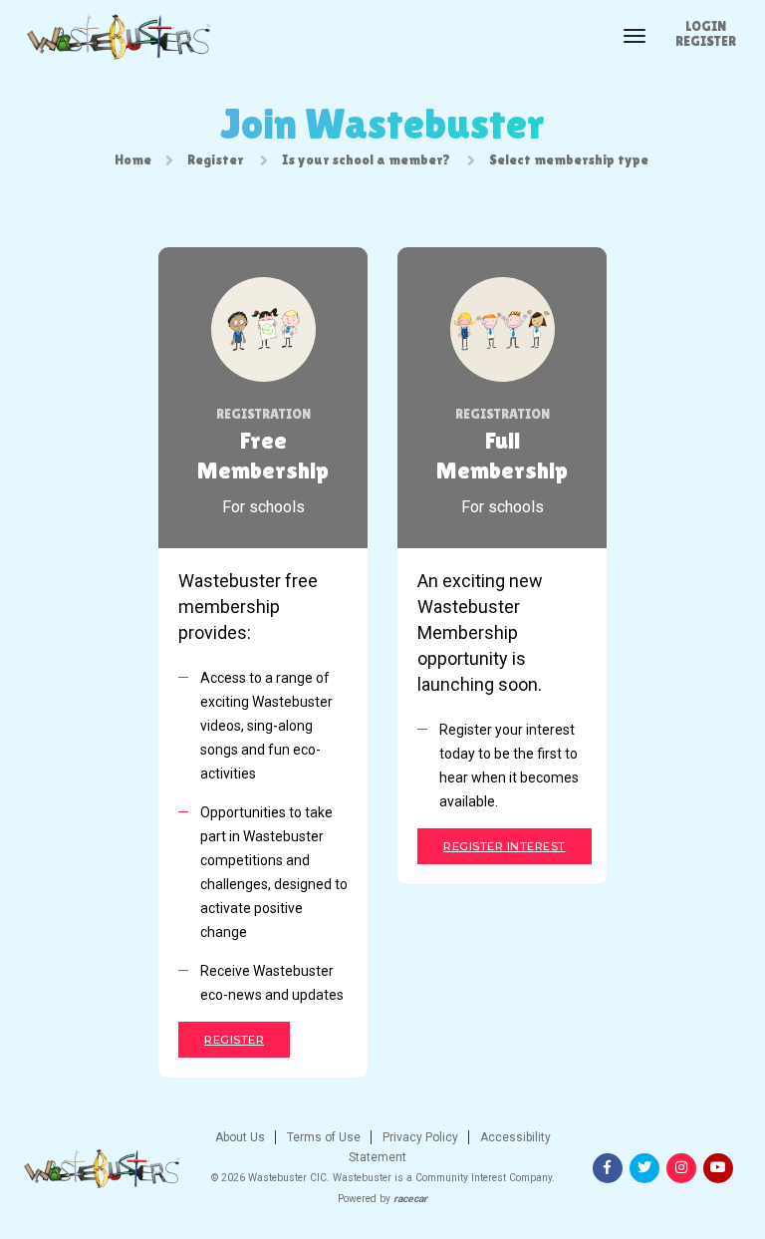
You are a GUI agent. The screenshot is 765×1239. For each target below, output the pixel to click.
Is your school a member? (366, 159)
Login (705, 26)
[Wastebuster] (117, 37)
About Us (240, 1137)
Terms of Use (322, 1137)
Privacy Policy (419, 1137)
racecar (410, 1198)
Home (133, 159)
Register (705, 41)
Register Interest (504, 846)
